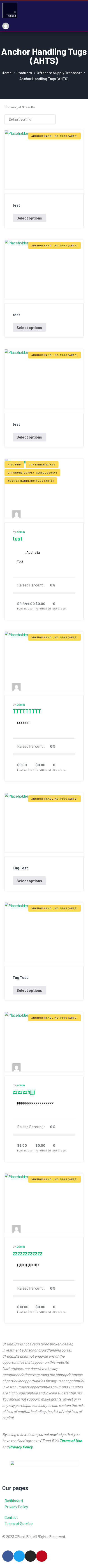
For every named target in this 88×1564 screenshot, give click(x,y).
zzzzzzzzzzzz (27, 1253)
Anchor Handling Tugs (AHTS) (54, 136)
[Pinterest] (41, 1556)
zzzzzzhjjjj (24, 1091)
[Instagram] (30, 1556)
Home (7, 72)
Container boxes (42, 464)
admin (20, 532)
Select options (29, 218)
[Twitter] (19, 1556)
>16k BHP (14, 464)
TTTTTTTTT (27, 711)
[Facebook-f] (8, 1556)
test (17, 538)
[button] (84, 16)
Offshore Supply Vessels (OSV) (32, 472)
